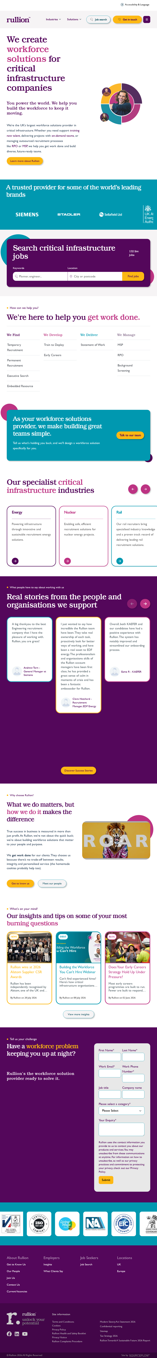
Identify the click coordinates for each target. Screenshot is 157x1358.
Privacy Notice (59, 1337)
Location (72, 268)
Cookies (56, 1325)
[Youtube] (26, 1333)
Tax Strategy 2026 (109, 1335)
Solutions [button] (72, 19)
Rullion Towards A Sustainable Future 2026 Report (125, 1340)
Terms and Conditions (63, 1321)
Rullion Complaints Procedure (67, 1341)
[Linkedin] (18, 1333)
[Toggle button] (146, 19)
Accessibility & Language (137, 4)
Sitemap (104, 1331)
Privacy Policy (59, 1329)
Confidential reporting (111, 1326)
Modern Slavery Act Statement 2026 (117, 1321)
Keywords (18, 268)
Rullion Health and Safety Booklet (69, 1333)
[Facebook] (11, 1333)
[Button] (133, 489)
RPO (15, 146)
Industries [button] (52, 19)
